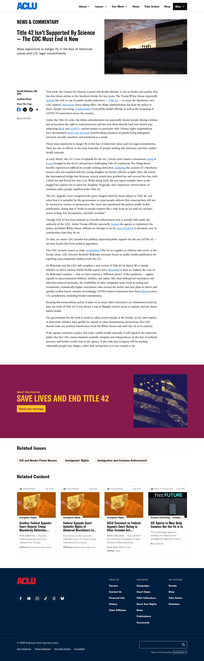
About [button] (83, 6)
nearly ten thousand (78, 132)
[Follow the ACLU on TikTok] (45, 598)
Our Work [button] (118, 6)
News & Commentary (36, 22)
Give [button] (178, 6)
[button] (31, 110)
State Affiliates (117, 610)
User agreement (24, 649)
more (120, 228)
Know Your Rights (147, 604)
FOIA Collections (146, 597)
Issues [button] (99, 6)
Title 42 (113, 100)
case (50, 163)
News (135, 6)
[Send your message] (102, 401)
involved (128, 228)
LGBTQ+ (75, 128)
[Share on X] (25, 110)
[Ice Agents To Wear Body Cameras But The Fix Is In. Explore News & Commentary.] (167, 520)
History (113, 604)
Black (61, 128)
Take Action (151, 6)
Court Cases (143, 591)
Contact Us (115, 591)
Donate (173, 585)
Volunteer (174, 604)
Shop (167, 6)
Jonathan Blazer (24, 99)
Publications (144, 616)
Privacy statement (43, 649)
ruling (150, 159)
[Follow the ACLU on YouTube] (28, 598)
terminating (93, 250)
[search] (183, 644)
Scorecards (143, 622)
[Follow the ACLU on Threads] (53, 598)
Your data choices (62, 649)
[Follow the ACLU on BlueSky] (62, 598)
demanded (114, 270)
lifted (144, 291)
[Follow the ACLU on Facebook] (20, 598)
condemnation (83, 109)
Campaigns (143, 585)
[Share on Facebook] (19, 110)
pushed (50, 100)
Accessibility (79, 649)
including (120, 167)
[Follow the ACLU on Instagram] (37, 598)
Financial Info (117, 597)
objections (68, 104)
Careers (113, 585)
